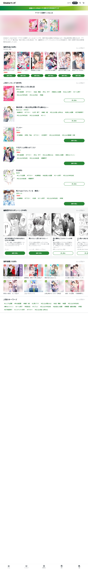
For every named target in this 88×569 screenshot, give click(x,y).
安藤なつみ (19, 193)
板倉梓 (18, 173)
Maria (18, 130)
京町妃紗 (26, 109)
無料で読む (9, 75)
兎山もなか (19, 109)
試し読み (74, 100)
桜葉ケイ (18, 150)
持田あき (18, 89)
